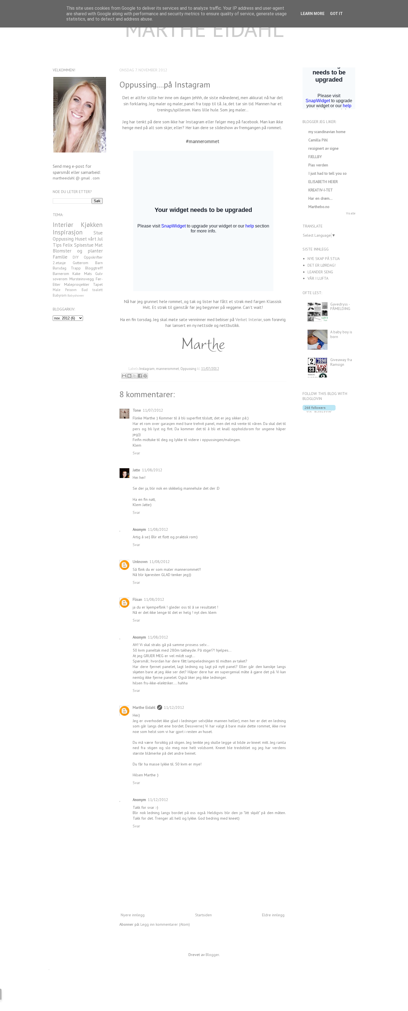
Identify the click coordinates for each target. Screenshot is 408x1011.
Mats (88, 273)
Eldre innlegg (273, 914)
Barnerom (61, 273)
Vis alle (350, 213)
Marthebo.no (318, 206)
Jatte (136, 469)
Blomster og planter (78, 251)
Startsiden (203, 914)
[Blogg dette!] (129, 376)
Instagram (147, 368)
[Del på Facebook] (140, 376)
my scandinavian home (327, 131)
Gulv (99, 273)
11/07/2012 (153, 410)
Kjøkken (92, 225)
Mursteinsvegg (81, 278)
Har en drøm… (320, 198)
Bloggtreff (94, 268)
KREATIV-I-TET (320, 189)
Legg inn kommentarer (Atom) (165, 924)
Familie (60, 257)
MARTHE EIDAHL (204, 28)
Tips (57, 245)
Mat (99, 245)
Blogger (212, 954)
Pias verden (318, 164)
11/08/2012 (152, 469)
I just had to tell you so (327, 173)
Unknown (140, 561)
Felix (68, 245)
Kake (76, 273)
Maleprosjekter (76, 284)
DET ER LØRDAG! (322, 265)
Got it (336, 13)
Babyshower (75, 295)
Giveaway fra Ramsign (341, 362)
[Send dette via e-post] (124, 376)
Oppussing (188, 368)
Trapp (76, 268)
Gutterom (80, 262)
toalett (97, 289)
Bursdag (59, 268)
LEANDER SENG (320, 271)
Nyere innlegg (133, 914)
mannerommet (167, 368)
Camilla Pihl (318, 139)
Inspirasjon (68, 232)
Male (57, 289)
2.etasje (59, 262)
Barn (99, 262)
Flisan (137, 599)
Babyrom (60, 295)
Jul (100, 239)
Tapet (98, 284)
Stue (98, 233)
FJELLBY (315, 156)
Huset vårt (86, 239)
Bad (85, 289)
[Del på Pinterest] (145, 376)
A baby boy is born (341, 334)
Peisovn (71, 289)
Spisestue (84, 245)
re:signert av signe (323, 148)
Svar (136, 453)
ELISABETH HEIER (323, 181)
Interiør (63, 225)
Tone (137, 410)
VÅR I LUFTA (318, 278)
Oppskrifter (93, 257)
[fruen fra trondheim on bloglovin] (319, 411)
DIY (76, 257)
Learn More (312, 13)
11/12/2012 (174, 707)
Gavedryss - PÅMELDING (340, 306)
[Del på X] (134, 376)
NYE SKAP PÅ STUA (324, 258)
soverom (60, 278)
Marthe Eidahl (144, 707)
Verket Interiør (248, 319)
